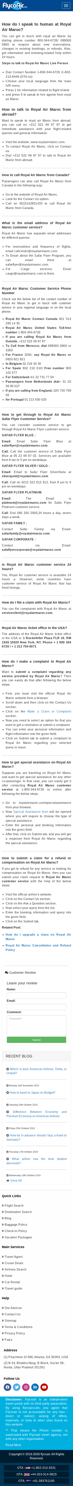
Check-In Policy (16, 1231)
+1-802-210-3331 (36, 1467)
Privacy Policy (15, 1333)
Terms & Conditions (18, 1327)
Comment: (14, 1012)
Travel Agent (13, 1256)
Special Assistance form (30, 811)
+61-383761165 (36, 1480)
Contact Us (12, 1314)
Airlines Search (16, 1269)
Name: (11, 989)
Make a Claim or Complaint (49, 711)
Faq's (9, 1339)
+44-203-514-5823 (36, 1474)
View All (16, 1180)
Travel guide (13, 1288)
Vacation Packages (18, 1237)
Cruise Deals (14, 1263)
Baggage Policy (16, 1224)
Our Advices (13, 1308)
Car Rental (12, 1282)
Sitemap (10, 1320)
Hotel (8, 1275)
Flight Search (14, 1205)
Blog (8, 1218)
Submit (36, 1039)
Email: (11, 1000)
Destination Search (18, 1212)
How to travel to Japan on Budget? (32, 1092)
